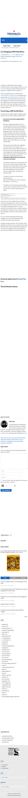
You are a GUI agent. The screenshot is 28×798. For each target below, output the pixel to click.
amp (13, 437)
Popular (5, 577)
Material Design (5, 671)
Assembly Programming (7, 630)
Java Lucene (4, 657)
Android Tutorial (5, 628)
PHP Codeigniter (5, 683)
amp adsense (18, 437)
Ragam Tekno (15, 56)
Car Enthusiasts (5, 640)
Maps (3, 669)
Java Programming (6, 659)
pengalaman (10, 441)
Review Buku (5, 690)
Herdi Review (5, 649)
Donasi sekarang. (19, 552)
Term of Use (5, 764)
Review (3, 688)
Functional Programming (7, 645)
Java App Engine (5, 653)
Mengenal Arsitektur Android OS (8, 604)
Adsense (18, 54)
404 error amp (7, 437)
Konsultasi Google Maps (7, 740)
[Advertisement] (14, 14)
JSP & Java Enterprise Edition (8, 663)
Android (4, 626)
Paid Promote (5, 679)
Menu (3, 40)
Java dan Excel (5, 655)
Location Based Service (7, 667)
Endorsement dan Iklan (7, 736)
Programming (5, 685)
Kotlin (3, 665)
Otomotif (4, 677)
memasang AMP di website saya (9, 95)
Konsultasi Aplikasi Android (8, 738)
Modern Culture (5, 675)
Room (3, 692)
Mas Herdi (4, 54)
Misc (3, 673)
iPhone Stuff (5, 651)
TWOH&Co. (10, 793)
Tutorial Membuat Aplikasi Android (9, 696)
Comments (23, 577)
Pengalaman (8, 56)
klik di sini (25, 433)
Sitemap (4, 766)
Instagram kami (4, 433)
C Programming (5, 638)
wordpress (9, 443)
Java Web (4, 661)
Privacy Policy (5, 768)
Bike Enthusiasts (5, 636)
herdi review (15, 439)
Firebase (4, 644)
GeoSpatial (4, 647)
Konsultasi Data (5, 742)
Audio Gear (4, 632)
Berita (3, 634)
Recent (14, 577)
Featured (4, 642)
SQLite (3, 694)
